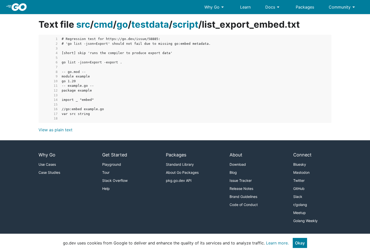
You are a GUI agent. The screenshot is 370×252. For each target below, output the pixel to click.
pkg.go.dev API (179, 180)
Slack (297, 196)
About (236, 154)
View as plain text (55, 129)
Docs (273, 7)
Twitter (299, 180)
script (185, 24)
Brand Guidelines (243, 196)
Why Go (215, 7)
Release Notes (241, 188)
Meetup (299, 213)
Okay (300, 242)
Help (106, 188)
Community (343, 7)
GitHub (299, 188)
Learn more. (277, 242)
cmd (103, 24)
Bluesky (299, 164)
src (83, 24)
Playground (111, 164)
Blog (233, 172)
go (122, 24)
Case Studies (49, 172)
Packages (305, 7)
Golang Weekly (305, 221)
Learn (245, 7)
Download (238, 164)
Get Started (114, 154)
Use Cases (47, 164)
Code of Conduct (244, 204)
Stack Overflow (115, 180)
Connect (302, 154)
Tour (105, 172)
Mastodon (301, 172)
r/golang (300, 204)
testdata (150, 24)
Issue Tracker (241, 180)
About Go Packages (182, 172)
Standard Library (180, 164)
